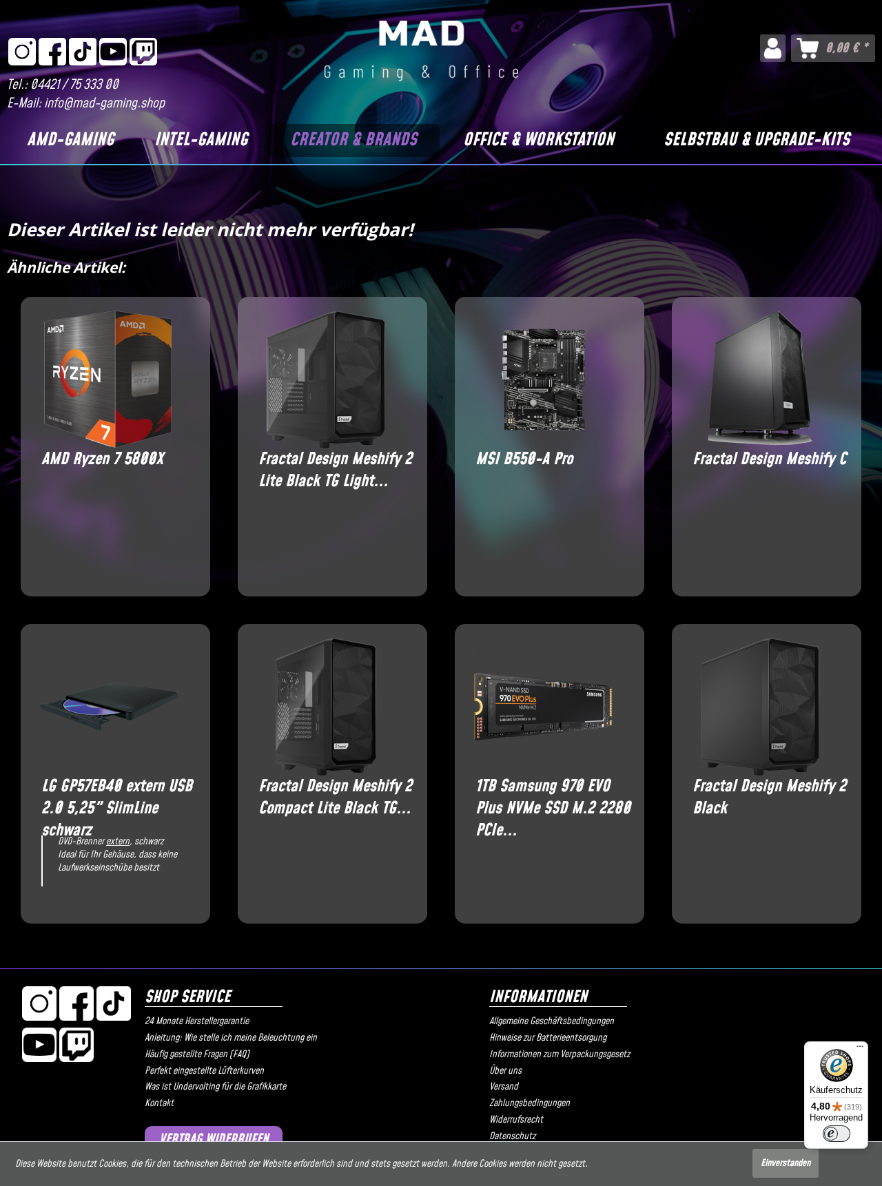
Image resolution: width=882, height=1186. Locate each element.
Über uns (505, 1071)
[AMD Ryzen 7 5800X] (108, 379)
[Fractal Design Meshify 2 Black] (760, 707)
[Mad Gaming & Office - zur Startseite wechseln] (421, 51)
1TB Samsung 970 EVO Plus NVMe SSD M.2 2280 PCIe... (552, 798)
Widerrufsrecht (516, 1120)
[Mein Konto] (773, 48)
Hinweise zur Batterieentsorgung (547, 1038)
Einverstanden (785, 1163)
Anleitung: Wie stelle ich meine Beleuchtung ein (231, 1038)
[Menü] (860, 1049)
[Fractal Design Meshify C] (760, 379)
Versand (503, 1087)
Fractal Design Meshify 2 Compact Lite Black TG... (335, 798)
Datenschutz (512, 1136)
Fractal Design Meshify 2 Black (769, 798)
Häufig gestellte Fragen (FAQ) (197, 1054)
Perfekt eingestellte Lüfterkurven (204, 1071)
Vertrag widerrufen (214, 1139)
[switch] (836, 1133)
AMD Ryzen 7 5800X (102, 459)
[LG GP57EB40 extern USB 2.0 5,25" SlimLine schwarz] (108, 707)
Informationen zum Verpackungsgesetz (559, 1054)
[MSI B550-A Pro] (543, 379)
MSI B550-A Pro (524, 459)
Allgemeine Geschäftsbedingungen (551, 1021)
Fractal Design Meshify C (769, 459)
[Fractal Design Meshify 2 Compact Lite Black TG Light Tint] (326, 707)
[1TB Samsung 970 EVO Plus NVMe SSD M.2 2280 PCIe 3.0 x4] (543, 707)
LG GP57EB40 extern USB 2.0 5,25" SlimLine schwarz (116, 798)
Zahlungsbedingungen (529, 1103)
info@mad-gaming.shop (104, 103)
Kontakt (159, 1103)
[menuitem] (773, 48)
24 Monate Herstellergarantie (197, 1021)
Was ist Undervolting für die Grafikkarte (215, 1087)
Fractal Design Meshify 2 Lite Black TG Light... (335, 470)
